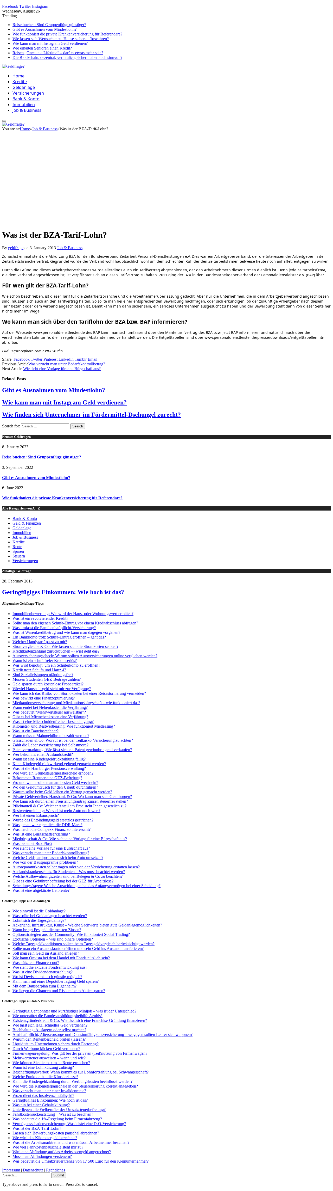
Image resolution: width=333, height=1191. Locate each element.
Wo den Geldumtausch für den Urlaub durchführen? (55, 787)
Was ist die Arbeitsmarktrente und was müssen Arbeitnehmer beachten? (70, 1142)
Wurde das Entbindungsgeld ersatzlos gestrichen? (52, 820)
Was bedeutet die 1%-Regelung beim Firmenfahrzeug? (57, 1119)
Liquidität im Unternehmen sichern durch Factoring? (55, 1044)
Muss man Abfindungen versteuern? (42, 1156)
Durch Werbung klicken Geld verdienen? (46, 1048)
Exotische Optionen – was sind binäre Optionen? (52, 939)
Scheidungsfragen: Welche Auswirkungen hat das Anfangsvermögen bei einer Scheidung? (86, 885)
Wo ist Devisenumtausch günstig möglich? (47, 976)
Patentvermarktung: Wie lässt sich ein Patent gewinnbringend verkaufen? (72, 749)
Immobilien (23, 104)
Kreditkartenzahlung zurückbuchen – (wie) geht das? (55, 651)
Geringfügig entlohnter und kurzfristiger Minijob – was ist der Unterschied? (74, 1011)
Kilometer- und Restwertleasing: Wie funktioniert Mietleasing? (63, 726)
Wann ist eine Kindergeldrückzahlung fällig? (49, 759)
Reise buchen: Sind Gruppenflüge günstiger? (49, 24)
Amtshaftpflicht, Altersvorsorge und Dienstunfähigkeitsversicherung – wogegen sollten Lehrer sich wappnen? (102, 1034)
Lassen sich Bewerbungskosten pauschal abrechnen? (55, 1133)
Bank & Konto (26, 99)
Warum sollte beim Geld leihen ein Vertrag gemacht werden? (62, 792)
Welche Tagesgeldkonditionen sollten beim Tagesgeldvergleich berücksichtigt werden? (83, 944)
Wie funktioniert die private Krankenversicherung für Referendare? (67, 34)
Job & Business (26, 110)
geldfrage (15, 247)
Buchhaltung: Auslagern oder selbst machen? (49, 1030)
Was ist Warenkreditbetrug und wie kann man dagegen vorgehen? (66, 632)
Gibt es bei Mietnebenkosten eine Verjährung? (50, 717)
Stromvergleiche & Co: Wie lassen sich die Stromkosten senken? (65, 646)
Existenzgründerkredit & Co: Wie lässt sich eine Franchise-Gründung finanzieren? (79, 1020)
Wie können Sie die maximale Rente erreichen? (51, 1062)
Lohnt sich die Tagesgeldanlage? (39, 920)
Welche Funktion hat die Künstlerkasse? (45, 1077)
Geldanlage (23, 87)
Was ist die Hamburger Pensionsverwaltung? (49, 768)
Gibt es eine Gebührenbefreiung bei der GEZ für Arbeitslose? (62, 881)
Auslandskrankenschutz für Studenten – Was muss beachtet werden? (68, 871)
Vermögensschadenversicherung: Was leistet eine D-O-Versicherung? (69, 1123)
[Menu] (4, 121)
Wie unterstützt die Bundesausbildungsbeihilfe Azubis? (57, 1016)
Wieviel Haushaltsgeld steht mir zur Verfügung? (51, 688)
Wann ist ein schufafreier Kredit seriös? (44, 660)
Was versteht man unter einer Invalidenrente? (49, 1091)
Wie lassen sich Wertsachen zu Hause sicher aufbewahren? (60, 38)
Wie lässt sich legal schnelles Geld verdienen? (49, 1025)
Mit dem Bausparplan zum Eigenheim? (44, 986)
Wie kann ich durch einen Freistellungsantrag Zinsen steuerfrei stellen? (70, 801)
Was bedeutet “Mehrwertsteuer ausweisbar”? (49, 712)
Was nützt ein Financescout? (35, 962)
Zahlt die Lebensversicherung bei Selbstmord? (50, 745)
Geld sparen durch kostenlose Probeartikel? (48, 684)
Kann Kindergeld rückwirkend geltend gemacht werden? (59, 764)
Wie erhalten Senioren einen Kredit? (42, 48)
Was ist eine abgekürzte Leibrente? (40, 890)
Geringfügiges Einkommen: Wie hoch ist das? (63, 592)
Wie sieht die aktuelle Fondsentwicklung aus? (49, 967)
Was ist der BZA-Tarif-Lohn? (36, 1128)
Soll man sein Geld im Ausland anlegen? (45, 953)
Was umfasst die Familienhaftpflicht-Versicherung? (54, 627)
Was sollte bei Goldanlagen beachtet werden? (49, 915)
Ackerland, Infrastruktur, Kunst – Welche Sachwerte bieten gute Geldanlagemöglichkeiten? (87, 925)
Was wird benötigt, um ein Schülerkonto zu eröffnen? (56, 665)
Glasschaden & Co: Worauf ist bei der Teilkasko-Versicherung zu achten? (72, 740)
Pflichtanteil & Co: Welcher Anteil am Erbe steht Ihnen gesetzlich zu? (69, 806)
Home (18, 76)
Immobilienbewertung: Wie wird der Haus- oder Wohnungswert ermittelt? (72, 613)
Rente (17, 546)
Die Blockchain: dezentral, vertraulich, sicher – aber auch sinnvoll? (67, 57)
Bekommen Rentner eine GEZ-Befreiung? (47, 778)
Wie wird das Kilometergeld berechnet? (44, 1137)
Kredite (19, 81)
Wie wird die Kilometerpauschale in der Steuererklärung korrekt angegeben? (75, 1086)
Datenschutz (33, 1170)
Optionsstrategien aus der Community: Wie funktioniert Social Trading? (71, 934)
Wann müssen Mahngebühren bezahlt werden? (50, 735)
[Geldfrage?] (13, 66)
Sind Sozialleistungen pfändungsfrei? (42, 674)
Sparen (18, 551)
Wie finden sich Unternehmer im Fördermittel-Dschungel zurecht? (91, 414)
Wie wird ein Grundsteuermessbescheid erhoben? (52, 773)
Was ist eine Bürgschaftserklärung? (41, 834)
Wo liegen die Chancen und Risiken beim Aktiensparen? (58, 991)
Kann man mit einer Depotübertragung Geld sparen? (55, 981)
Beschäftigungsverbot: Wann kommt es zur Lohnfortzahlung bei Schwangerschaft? (80, 1072)
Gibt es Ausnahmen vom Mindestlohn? (44, 29)
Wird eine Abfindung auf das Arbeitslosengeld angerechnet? (61, 1152)
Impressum (11, 1170)
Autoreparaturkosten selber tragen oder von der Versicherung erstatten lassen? (76, 867)
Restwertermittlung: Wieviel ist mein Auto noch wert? (56, 810)
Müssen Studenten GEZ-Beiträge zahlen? (46, 679)
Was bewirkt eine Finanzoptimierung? (43, 698)
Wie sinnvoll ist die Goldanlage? (39, 911)
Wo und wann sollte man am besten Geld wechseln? (55, 782)
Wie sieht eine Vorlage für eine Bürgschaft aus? (62, 368)
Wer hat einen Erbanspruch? (35, 815)
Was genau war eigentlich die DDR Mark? (47, 824)
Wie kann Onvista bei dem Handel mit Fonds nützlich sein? (61, 958)
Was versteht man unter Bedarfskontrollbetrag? (66, 364)
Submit (58, 1175)
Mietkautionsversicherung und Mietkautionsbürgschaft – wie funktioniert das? (76, 703)
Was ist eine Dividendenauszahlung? (42, 972)
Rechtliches (55, 1170)
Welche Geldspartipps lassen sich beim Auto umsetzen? (57, 857)
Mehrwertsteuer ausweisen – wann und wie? (49, 1058)
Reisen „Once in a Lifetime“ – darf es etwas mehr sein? (57, 53)
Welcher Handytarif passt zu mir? (39, 642)
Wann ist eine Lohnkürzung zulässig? (43, 1067)
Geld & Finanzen (26, 523)
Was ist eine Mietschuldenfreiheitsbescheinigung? (53, 721)
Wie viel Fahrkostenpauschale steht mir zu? (47, 1147)
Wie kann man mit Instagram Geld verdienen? (50, 43)
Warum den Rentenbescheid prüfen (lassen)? (49, 1039)
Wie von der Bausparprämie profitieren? (45, 862)
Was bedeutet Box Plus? (32, 843)
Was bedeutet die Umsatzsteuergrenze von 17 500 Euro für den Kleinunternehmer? (80, 1161)
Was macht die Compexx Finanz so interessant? (51, 829)
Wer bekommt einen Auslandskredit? (42, 754)
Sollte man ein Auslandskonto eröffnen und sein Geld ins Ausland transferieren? (78, 948)
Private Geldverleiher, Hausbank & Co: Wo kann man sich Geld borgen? (72, 796)
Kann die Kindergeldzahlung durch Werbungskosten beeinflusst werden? (72, 1081)
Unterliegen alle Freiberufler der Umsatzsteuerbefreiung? (59, 1109)
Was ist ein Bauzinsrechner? (35, 731)
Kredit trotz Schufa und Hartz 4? (39, 670)
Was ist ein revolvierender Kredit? (40, 618)
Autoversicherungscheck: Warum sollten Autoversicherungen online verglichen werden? (84, 656)
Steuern (18, 556)
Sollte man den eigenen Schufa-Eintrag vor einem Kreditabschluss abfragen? (75, 623)
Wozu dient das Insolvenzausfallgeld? (43, 1095)
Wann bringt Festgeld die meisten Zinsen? (46, 930)
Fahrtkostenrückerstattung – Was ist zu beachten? (52, 1114)
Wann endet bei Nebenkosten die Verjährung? (50, 707)
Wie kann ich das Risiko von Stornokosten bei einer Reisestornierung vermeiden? (79, 693)
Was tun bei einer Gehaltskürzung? (41, 1105)
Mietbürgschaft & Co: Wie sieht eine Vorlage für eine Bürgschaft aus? (69, 839)
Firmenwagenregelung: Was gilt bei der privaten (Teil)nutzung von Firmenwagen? (79, 1053)
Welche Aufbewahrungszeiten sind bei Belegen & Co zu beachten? (67, 876)
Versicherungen (28, 93)
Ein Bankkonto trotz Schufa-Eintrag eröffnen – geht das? (59, 637)
